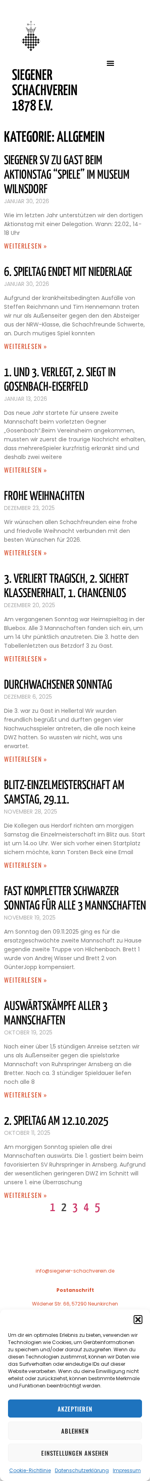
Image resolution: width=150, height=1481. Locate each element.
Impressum (127, 1470)
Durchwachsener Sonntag (58, 685)
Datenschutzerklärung (82, 1470)
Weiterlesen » (26, 246)
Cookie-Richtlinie (30, 1470)
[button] (138, 1320)
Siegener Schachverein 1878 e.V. (45, 91)
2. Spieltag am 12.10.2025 (56, 1121)
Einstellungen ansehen (74, 1452)
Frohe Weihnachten (44, 496)
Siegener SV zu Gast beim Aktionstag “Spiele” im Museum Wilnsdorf (67, 175)
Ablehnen (75, 1430)
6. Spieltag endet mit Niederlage (68, 272)
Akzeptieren (75, 1408)
